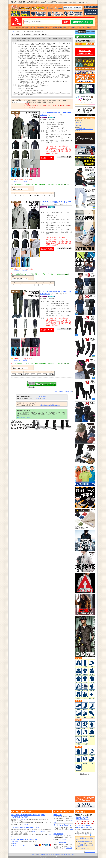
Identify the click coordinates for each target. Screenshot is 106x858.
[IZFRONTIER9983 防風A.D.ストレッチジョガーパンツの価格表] (68, 329)
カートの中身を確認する (85, 37)
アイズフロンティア (41, 396)
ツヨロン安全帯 (87, 27)
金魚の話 (78, 125)
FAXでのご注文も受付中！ (83, 825)
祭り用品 (79, 27)
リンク (73, 854)
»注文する (69, 848)
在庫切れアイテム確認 (20, 181)
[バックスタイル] (25, 158)
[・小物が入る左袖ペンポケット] (15, 167)
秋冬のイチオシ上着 (30, 27)
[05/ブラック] (15, 148)
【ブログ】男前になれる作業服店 (85, 118)
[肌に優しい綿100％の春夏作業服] (85, 614)
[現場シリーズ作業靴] (85, 507)
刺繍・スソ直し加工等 (38, 831)
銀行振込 (14, 843)
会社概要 (51, 8)
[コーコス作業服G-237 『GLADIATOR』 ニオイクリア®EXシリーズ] (85, 528)
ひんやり (78, 122)
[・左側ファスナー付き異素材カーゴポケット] (35, 346)
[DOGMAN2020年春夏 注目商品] (85, 549)
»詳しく (26, 824)
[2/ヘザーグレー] (25, 148)
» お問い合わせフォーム (23, 417)
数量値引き (24, 819)
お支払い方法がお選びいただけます (24, 839)
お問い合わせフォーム (82, 819)
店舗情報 (59, 8)
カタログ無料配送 (60, 842)
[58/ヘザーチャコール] (35, 148)
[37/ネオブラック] (15, 238)
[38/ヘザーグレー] (25, 238)
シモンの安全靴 (72, 27)
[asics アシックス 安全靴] (42, 429)
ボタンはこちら (65, 184)
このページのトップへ (90, 852)
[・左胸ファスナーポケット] (15, 256)
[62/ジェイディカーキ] (15, 158)
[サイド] (25, 336)
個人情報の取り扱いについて (46, 854)
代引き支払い (16, 841)
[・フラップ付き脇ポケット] (25, 167)
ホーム (12, 31)
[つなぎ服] (85, 656)
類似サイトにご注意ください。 (85, 52)
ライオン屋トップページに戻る (63, 391)
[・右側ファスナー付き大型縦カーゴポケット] (25, 346)
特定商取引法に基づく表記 (62, 854)
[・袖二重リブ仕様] (25, 256)
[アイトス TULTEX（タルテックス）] (85, 250)
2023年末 (78, 132)
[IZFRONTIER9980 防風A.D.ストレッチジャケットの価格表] (68, 157)
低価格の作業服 (62, 27)
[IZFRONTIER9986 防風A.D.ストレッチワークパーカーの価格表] (68, 248)
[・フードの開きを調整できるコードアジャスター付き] (35, 247)
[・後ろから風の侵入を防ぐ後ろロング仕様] (35, 256)
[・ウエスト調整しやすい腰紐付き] (15, 346)
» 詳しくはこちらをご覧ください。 (50, 405)
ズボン (38, 398)
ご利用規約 (34, 854)
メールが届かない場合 (83, 848)
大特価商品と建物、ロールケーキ (84, 129)
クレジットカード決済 (18, 845)
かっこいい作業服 (52, 27)
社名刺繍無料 (58, 834)
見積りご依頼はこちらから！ (84, 827)
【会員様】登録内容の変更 (84, 841)
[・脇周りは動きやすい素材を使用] (35, 167)
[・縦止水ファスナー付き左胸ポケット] (35, 158)
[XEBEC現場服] (85, 571)
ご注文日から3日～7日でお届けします (25, 827)
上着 (43, 398)
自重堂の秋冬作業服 (42, 27)
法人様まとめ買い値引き (63, 825)
